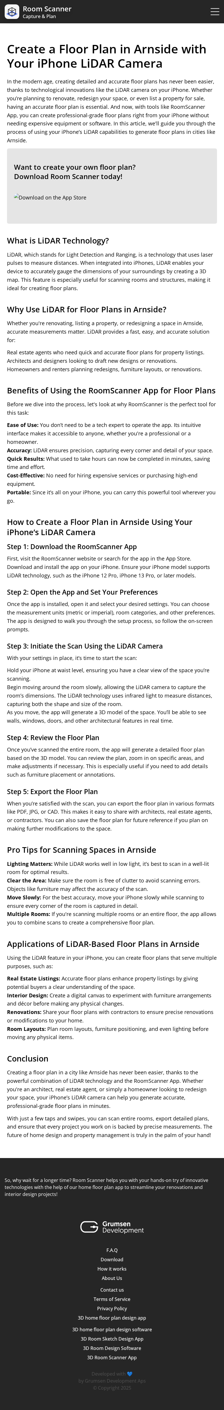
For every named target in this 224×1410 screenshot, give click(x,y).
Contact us (112, 1290)
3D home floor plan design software (112, 1329)
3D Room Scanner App (112, 1357)
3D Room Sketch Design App (112, 1339)
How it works (112, 1269)
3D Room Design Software (112, 1348)
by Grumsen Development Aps (112, 1381)
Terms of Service (112, 1299)
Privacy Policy (112, 1308)
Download (112, 1259)
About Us (112, 1278)
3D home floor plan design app (112, 1318)
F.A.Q (112, 1250)
